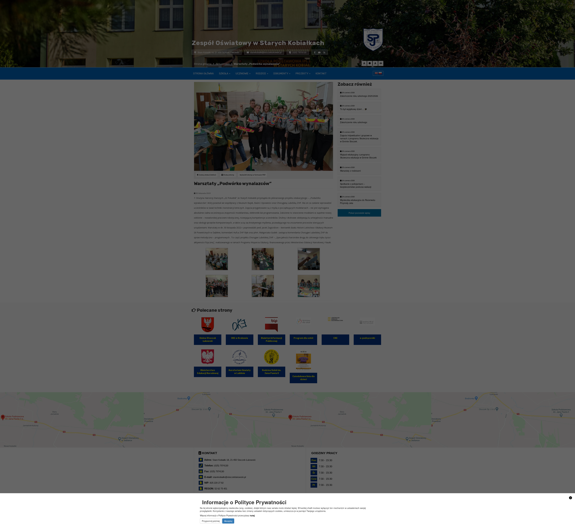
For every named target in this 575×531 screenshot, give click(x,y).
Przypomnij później (211, 520)
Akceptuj (228, 520)
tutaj (252, 515)
